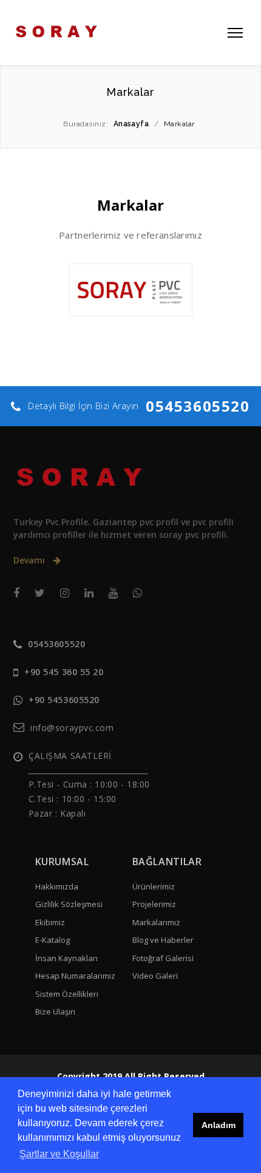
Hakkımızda (56, 886)
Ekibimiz (50, 922)
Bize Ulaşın (55, 1011)
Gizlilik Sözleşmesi (69, 904)
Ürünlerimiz (153, 886)
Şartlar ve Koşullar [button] (59, 1154)
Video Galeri (155, 975)
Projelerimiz (154, 904)
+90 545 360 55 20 (64, 672)
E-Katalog (52, 939)
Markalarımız (156, 922)
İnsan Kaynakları (66, 958)
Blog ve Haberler (163, 939)
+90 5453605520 (64, 700)
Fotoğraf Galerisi (163, 958)
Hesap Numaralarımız (75, 975)
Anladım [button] (219, 1125)
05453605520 (198, 406)
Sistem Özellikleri (66, 993)
